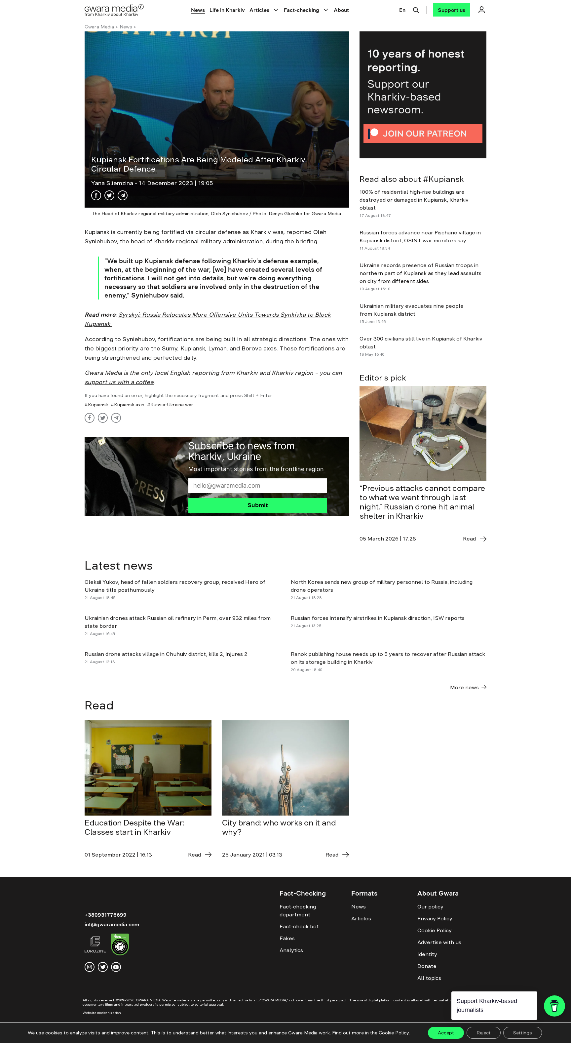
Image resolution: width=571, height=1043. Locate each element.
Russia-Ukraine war (171, 404)
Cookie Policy (434, 930)
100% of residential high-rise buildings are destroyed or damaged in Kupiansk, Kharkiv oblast (414, 199)
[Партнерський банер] (423, 94)
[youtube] (116, 967)
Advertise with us (439, 942)
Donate (427, 966)
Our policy (430, 906)
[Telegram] (123, 195)
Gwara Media (99, 26)
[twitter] (103, 967)
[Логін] (481, 10)
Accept (446, 1032)
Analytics (291, 950)
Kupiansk (98, 404)
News (198, 10)
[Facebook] (96, 195)
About (341, 10)
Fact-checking (301, 10)
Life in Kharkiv (227, 10)
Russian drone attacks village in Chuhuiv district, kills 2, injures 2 (166, 654)
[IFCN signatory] (120, 945)
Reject (483, 1032)
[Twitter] (109, 195)
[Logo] (114, 10)
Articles (259, 10)
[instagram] (90, 967)
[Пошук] (416, 9)
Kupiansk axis (129, 404)
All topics (429, 978)
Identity (427, 954)
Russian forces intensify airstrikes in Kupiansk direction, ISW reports (378, 618)
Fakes (287, 938)
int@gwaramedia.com (112, 924)
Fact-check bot (299, 926)
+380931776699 (106, 914)
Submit (257, 505)
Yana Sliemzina (113, 183)
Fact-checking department (298, 910)
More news (464, 687)
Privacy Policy (434, 918)
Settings (522, 1032)
